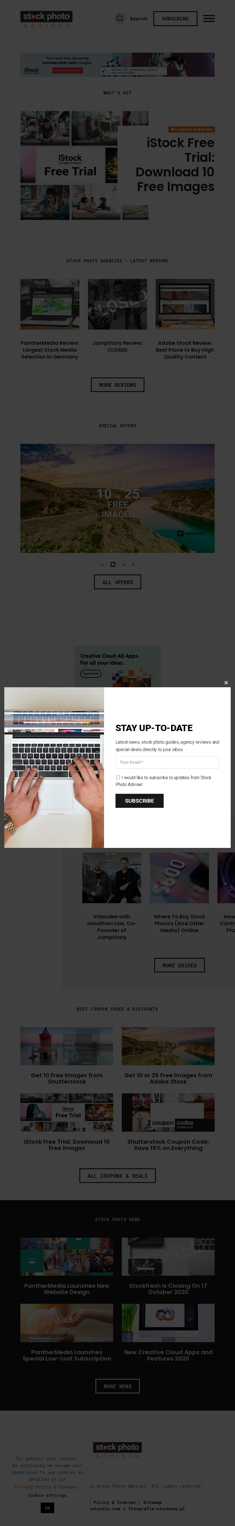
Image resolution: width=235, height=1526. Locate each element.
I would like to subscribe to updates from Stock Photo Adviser (163, 781)
